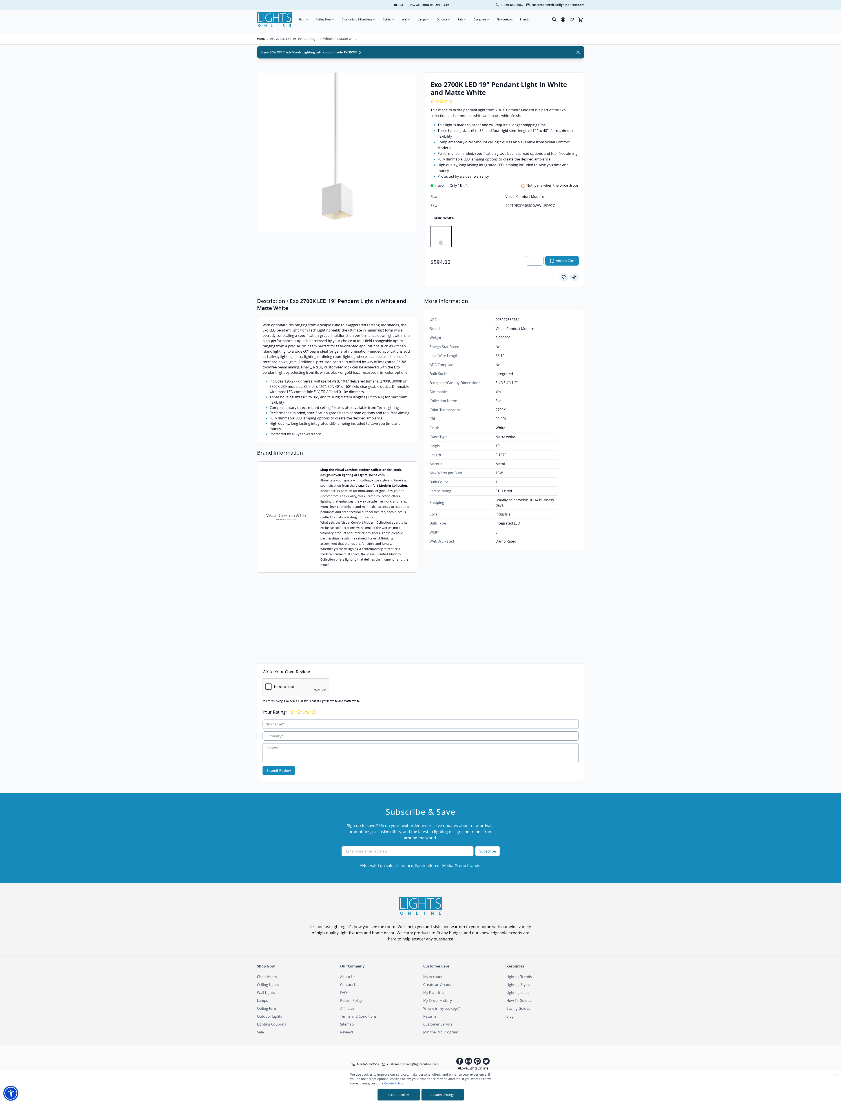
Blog (510, 1016)
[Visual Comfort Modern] (286, 517)
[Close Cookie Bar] (836, 1075)
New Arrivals (505, 19)
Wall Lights (266, 992)
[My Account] (563, 19)
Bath (302, 19)
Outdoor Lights (269, 1016)
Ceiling (387, 19)
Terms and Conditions (358, 1016)
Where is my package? (441, 1008)
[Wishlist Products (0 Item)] (571, 19)
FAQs (344, 992)
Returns (429, 1016)
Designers (480, 19)
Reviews (346, 1032)
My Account (433, 976)
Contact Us (349, 984)
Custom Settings (442, 1095)
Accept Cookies (399, 1095)
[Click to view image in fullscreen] (336, 152)
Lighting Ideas (517, 992)
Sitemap (347, 1024)
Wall (404, 19)
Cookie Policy (393, 1083)
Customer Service (437, 1024)
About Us (348, 976)
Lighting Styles (518, 984)
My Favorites (433, 992)
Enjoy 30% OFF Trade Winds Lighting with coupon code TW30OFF (309, 52)
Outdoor (442, 19)
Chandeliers (267, 976)
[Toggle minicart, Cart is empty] (580, 19)
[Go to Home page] (274, 19)
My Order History (437, 1000)
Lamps (422, 19)
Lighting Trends (519, 976)
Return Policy (351, 1000)
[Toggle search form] (554, 19)
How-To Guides (518, 1000)
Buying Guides (518, 1008)
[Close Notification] (578, 52)
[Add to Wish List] (563, 277)
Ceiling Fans (323, 19)
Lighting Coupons (271, 1024)
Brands (524, 19)
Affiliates (347, 1008)
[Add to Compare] (574, 277)
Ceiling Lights (268, 984)
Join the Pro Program (440, 1032)
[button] (10, 1093)
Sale (460, 19)
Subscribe (487, 851)
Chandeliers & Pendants (357, 19)
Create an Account (438, 984)
